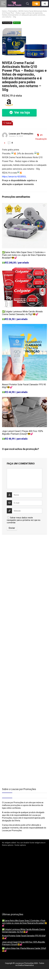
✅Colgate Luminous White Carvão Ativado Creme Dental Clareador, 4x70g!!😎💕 (22, 313)
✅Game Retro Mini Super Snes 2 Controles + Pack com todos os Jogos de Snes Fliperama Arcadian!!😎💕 (24, 255)
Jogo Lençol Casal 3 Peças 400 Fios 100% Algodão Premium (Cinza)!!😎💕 (22, 432)
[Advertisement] (19, 560)
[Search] (27, 3)
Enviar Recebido (36, 3)
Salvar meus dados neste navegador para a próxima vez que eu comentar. (23, 520)
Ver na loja (21, 112)
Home (4, 11)
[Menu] (3, 3)
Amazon (17, 23)
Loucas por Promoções (21, 133)
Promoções (12, 11)
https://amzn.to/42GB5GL (14, 176)
